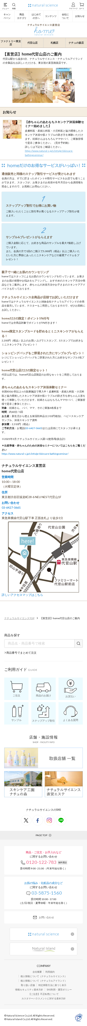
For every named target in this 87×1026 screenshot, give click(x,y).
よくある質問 (70, 720)
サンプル (16, 720)
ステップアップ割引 (43, 720)
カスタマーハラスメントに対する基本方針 (44, 998)
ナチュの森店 (76, 42)
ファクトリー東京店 (11, 43)
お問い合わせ (46, 917)
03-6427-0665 (33, 428)
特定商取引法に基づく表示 (52, 985)
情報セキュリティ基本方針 (29, 989)
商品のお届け (43, 695)
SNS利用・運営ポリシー (59, 989)
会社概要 (37, 971)
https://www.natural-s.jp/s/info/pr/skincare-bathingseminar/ (49, 152)
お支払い (70, 696)
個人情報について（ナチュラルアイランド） (43, 980)
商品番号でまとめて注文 (21, 652)
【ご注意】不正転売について (44, 994)
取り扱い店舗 (28, 985)
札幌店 (54, 42)
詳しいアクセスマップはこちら (22, 595)
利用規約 (50, 971)
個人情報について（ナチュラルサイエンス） (43, 976)
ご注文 (16, 695)
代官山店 (32, 42)
